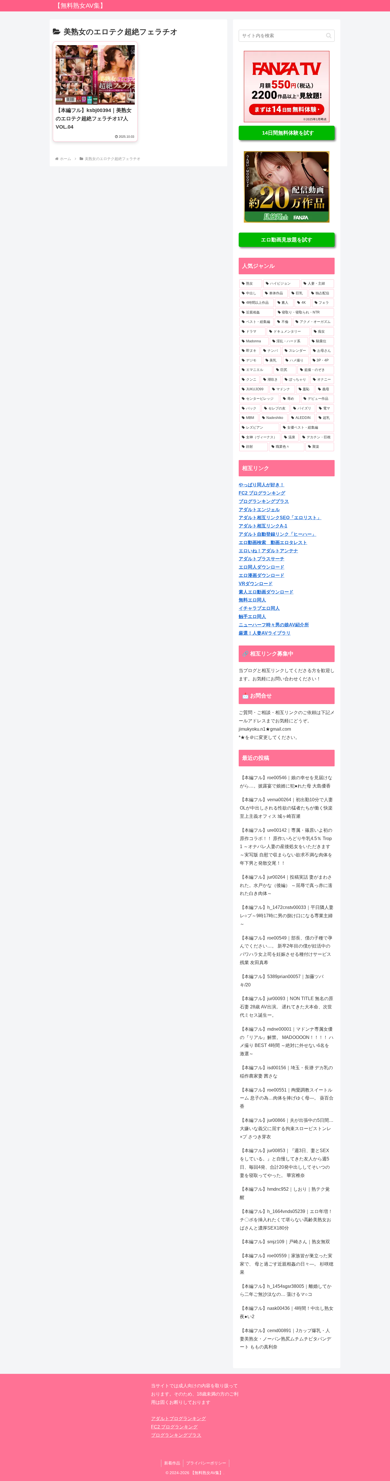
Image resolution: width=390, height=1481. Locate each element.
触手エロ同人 (252, 616)
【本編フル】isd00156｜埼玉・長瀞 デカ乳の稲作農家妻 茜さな (286, 1071)
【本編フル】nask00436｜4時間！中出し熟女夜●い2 (286, 1312)
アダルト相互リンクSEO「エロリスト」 (280, 517)
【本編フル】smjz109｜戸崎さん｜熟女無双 (285, 1241)
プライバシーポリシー (206, 1463)
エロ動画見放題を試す (286, 240)
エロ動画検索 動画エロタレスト (273, 542)
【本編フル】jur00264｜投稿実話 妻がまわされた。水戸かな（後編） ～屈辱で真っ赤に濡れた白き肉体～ (286, 885)
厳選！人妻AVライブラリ (265, 633)
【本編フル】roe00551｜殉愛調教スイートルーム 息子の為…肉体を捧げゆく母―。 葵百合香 (286, 1098)
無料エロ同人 (252, 599)
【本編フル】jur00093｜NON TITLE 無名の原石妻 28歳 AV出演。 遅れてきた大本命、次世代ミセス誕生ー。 (286, 1007)
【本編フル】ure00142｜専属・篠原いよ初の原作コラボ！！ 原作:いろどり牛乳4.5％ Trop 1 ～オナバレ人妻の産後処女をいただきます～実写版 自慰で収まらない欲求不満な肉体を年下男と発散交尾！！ (286, 847)
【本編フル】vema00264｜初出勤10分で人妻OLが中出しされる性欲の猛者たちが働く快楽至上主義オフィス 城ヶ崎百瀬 (286, 808)
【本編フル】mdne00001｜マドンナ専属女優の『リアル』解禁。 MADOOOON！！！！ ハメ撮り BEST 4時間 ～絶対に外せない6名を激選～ (286, 1041)
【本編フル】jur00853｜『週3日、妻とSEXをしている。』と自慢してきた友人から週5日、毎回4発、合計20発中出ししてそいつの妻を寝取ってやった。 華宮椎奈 (285, 1163)
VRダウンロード (256, 583)
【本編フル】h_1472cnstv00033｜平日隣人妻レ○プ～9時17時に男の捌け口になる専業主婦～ (286, 915)
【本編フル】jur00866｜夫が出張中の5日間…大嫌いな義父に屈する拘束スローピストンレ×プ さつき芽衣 (286, 1128)
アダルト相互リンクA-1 (263, 525)
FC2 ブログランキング (262, 493)
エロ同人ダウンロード (261, 567)
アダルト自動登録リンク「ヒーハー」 (277, 534)
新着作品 (172, 1463)
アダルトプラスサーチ (261, 558)
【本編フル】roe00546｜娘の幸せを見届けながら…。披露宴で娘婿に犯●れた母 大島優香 (286, 781)
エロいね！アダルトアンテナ (268, 550)
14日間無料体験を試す (286, 133)
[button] (329, 35)
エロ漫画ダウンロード (261, 575)
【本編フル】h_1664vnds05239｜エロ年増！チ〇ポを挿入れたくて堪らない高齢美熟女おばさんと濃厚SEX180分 (286, 1219)
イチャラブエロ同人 (259, 608)
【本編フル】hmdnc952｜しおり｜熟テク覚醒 (285, 1193)
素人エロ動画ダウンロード (266, 591)
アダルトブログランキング (178, 1418)
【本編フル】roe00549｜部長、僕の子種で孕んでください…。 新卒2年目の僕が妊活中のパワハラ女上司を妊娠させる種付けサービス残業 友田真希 (286, 950)
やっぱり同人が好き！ (261, 484)
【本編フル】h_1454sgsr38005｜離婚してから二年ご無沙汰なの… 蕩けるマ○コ (285, 1290)
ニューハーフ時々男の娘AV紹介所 (274, 624)
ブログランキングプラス (264, 501)
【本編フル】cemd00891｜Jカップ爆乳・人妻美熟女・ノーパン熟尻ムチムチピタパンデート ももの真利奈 (285, 1339)
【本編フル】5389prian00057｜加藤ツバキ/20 (281, 980)
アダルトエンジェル (259, 509)
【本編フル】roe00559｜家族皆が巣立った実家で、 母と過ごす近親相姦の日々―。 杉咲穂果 (286, 1264)
